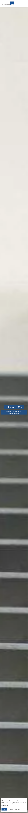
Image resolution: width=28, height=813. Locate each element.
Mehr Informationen (14, 809)
